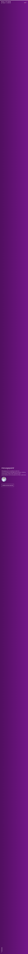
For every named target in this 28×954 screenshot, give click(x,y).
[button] (1, 950)
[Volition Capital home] (6, 2)
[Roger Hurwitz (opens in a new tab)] (4, 479)
